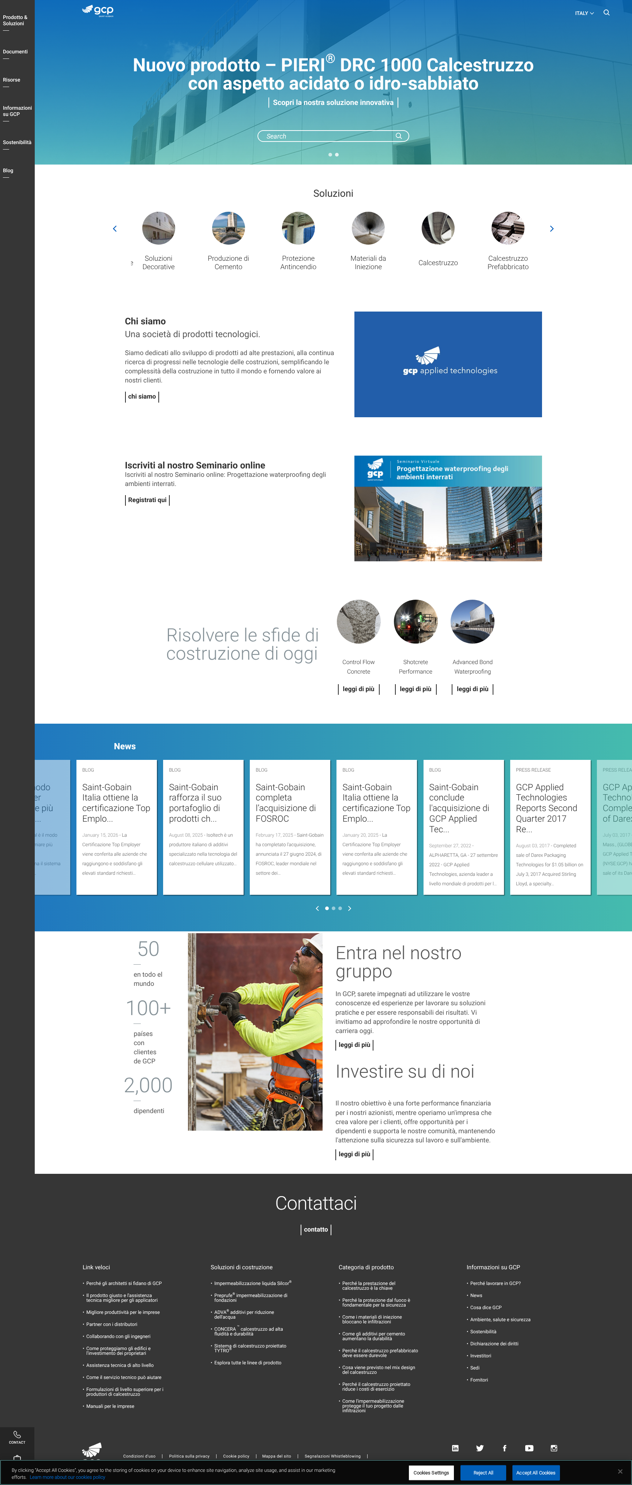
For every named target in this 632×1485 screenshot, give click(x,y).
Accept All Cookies (536, 1472)
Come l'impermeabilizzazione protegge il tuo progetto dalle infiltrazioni (373, 1406)
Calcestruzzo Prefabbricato (508, 262)
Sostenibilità (17, 143)
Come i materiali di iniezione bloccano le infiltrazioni (372, 1319)
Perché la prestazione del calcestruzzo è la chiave (368, 1286)
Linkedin (455, 1448)
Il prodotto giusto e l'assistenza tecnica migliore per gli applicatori (122, 1298)
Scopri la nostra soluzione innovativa (333, 102)
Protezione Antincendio (298, 262)
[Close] (620, 1471)
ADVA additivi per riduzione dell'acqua (244, 1315)
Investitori (480, 1356)
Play (448, 364)
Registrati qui (147, 500)
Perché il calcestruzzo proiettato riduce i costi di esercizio (376, 1387)
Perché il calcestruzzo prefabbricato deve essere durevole (380, 1353)
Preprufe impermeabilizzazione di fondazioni (250, 1298)
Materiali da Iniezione (368, 262)
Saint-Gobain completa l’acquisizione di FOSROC (286, 803)
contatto (316, 1229)
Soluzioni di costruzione (241, 1267)
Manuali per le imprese (110, 1406)
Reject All (483, 1472)
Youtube (529, 1448)
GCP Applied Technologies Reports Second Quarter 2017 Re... (547, 808)
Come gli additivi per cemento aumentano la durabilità (373, 1336)
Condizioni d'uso (139, 1456)
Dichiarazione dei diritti (494, 1344)
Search (606, 15)
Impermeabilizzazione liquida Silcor (252, 1283)
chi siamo (142, 396)
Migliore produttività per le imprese (123, 1312)
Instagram (554, 1448)
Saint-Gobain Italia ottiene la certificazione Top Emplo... (116, 803)
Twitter (480, 1448)
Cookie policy (236, 1456)
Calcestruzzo (438, 263)
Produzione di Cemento (228, 262)
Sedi (474, 1368)
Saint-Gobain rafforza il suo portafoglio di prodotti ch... (195, 803)
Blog (8, 171)
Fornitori (479, 1380)
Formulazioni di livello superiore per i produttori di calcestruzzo (124, 1392)
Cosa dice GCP (486, 1307)
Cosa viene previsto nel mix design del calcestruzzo (378, 1370)
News (476, 1295)
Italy (581, 13)
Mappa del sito (276, 1456)
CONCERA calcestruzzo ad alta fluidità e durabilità (248, 1332)
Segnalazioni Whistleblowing (333, 1456)
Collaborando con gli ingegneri (118, 1336)
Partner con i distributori (111, 1324)
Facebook (504, 1448)
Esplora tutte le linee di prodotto (248, 1363)
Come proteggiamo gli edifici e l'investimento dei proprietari (118, 1351)
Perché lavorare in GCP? (495, 1283)
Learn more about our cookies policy (67, 1477)
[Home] (100, 12)
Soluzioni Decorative (158, 262)
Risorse (11, 80)
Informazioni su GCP (17, 111)
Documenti (15, 52)
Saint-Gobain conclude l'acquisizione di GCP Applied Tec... (459, 808)
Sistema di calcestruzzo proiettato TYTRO (250, 1348)
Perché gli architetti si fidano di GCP (124, 1283)
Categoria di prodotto (366, 1267)
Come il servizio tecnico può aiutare (124, 1377)
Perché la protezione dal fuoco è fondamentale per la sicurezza (376, 1303)
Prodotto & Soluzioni (15, 21)
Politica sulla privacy (189, 1456)
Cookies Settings (431, 1472)
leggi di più (354, 1045)
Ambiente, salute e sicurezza (500, 1320)
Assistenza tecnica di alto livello (120, 1365)
